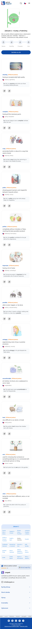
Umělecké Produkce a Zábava (27, 532)
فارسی (6, 616)
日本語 (29, 616)
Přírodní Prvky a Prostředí (19, 532)
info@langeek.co (9, 582)
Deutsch (18, 616)
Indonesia (11, 616)
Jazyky (3, 557)
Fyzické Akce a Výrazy (4, 532)
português (24, 616)
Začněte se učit (16, 52)
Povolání (27, 539)
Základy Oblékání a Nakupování (20, 551)
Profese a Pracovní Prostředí (4, 539)
